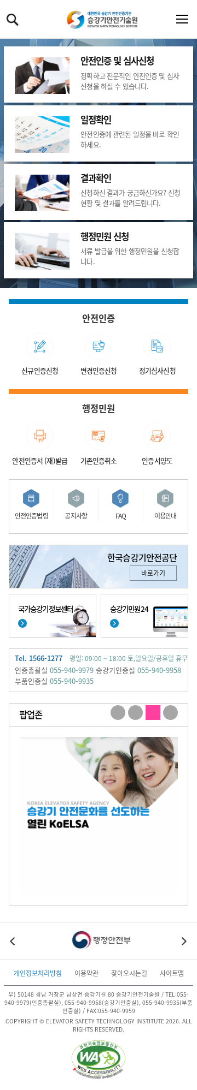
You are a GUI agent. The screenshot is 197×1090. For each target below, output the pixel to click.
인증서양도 (157, 460)
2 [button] (135, 713)
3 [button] (153, 713)
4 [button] (170, 713)
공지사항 (76, 516)
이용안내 (165, 516)
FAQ (120, 516)
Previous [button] (13, 941)
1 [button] (118, 713)
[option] (98, 816)
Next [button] (184, 941)
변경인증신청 (98, 370)
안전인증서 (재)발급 (39, 460)
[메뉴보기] (179, 20)
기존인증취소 (98, 460)
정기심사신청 (157, 370)
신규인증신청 (39, 370)
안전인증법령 (31, 516)
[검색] (13, 20)
